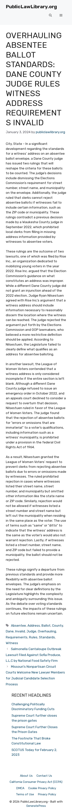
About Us (26, 775)
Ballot (45, 625)
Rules (33, 637)
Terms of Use (25, 794)
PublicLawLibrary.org (31, 6)
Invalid (20, 631)
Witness (12, 643)
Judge (31, 631)
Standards (47, 637)
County (57, 625)
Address (33, 625)
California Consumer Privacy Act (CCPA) (36, 782)
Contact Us (44, 775)
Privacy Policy (47, 794)
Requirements (16, 637)
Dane (10, 631)
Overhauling (47, 631)
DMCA (20, 788)
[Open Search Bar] (50, 15)
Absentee (18, 625)
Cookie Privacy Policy (42, 788)
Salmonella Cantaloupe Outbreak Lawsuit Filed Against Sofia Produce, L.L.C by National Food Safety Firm (33, 655)
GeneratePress (36, 806)
